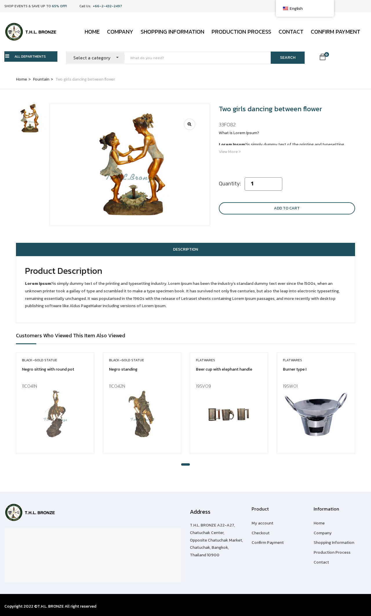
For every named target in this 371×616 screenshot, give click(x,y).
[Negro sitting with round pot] (55, 413)
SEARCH (287, 57)
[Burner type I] (316, 413)
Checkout (261, 533)
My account (262, 523)
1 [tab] (185, 464)
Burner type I (294, 369)
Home (92, 31)
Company (120, 31)
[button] (322, 58)
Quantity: (230, 184)
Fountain (41, 79)
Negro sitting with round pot (48, 369)
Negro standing (123, 369)
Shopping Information (172, 31)
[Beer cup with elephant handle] (229, 413)
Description (185, 249)
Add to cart (287, 208)
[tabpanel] (55, 407)
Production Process (241, 31)
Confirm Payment (335, 31)
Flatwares (205, 360)
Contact (291, 31)
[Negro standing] (142, 413)
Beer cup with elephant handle (224, 369)
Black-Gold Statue (39, 360)
